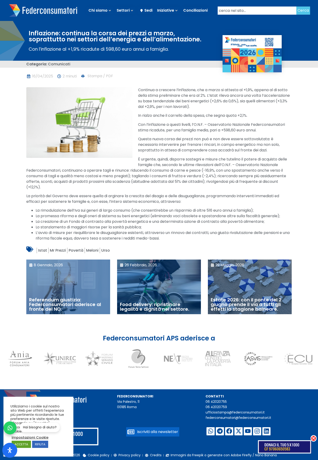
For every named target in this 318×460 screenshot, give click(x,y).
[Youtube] (248, 431)
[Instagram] (257, 431)
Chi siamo (98, 10)
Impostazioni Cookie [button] (30, 437)
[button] (97, 76)
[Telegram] (220, 431)
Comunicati (59, 64)
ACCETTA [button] (21, 444)
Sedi (148, 10)
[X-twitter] (238, 431)
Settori (123, 10)
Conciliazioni (195, 10)
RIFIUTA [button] (40, 444)
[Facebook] (229, 431)
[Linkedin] (266, 431)
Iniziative (165, 10)
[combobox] (257, 11)
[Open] (9, 450)
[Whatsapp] (210, 431)
